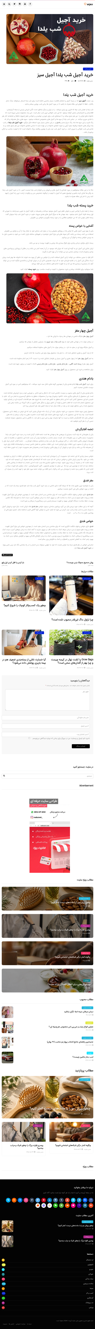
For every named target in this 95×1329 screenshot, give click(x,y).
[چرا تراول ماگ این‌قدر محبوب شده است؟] (71, 595)
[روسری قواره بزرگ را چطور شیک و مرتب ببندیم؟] (24, 1132)
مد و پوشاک (85, 926)
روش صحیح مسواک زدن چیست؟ (80, 563)
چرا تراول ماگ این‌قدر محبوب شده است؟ (72, 619)
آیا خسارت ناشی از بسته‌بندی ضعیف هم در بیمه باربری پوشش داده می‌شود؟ (24, 661)
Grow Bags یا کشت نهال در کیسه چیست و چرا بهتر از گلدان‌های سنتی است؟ (72, 661)
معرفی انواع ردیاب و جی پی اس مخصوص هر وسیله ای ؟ (71, 1027)
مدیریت (5, 1324)
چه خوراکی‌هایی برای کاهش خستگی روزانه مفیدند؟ (69, 984)
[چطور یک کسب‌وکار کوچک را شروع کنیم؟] (24, 588)
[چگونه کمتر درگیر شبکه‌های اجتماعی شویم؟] (71, 1132)
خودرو (90, 1053)
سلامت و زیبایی (85, 898)
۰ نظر (72, 81)
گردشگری (90, 1298)
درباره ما (29, 1324)
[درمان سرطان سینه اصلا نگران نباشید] (7, 1012)
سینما (91, 1288)
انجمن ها (11, 1324)
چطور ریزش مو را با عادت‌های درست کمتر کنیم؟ (70, 902)
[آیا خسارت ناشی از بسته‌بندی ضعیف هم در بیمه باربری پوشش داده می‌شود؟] (24, 642)
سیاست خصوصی (20, 1324)
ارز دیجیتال (89, 1260)
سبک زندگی (86, 953)
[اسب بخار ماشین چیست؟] (7, 1057)
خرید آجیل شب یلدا (15, 123)
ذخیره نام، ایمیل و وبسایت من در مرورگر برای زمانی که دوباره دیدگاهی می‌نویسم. (61, 738)
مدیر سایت (90, 81)
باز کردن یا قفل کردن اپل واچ (13, 563)
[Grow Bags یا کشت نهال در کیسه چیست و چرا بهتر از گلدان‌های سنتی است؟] (71, 642)
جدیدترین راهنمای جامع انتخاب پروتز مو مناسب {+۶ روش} (70, 1042)
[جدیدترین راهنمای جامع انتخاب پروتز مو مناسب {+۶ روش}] (7, 1042)
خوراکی (87, 980)
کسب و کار (88, 69)
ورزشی (91, 1307)
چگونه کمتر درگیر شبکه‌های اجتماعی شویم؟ (72, 957)
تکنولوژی (89, 1023)
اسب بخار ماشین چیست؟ (83, 1057)
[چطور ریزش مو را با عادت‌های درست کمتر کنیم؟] (47, 1097)
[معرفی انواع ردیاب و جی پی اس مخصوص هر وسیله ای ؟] (7, 1027)
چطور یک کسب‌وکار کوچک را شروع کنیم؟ (25, 605)
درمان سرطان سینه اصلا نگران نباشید (78, 1011)
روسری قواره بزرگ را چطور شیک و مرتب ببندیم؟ (70, 929)
